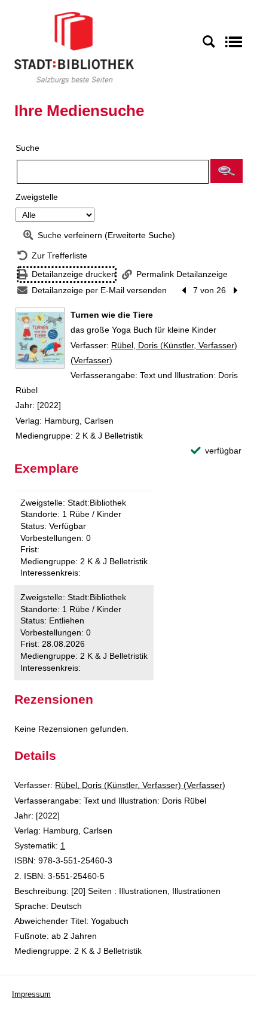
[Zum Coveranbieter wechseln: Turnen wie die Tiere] (40, 338)
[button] (226, 171)
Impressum (31, 994)
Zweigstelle (37, 197)
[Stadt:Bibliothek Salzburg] (74, 47)
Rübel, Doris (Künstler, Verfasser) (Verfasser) (140, 785)
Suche (27, 148)
